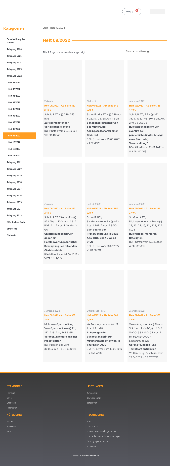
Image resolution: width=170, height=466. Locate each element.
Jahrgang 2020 (14, 169)
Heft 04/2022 (14, 102)
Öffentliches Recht (16, 222)
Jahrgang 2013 (14, 215)
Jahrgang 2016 (14, 195)
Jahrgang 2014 (14, 209)
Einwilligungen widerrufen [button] (98, 441)
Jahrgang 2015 (14, 202)
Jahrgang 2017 (14, 189)
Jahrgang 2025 (14, 56)
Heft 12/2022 (14, 155)
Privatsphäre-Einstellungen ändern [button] (102, 431)
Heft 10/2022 (14, 142)
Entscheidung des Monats (16, 41)
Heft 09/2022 (14, 135)
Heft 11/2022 (14, 149)
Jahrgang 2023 (14, 69)
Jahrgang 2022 (14, 76)
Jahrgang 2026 (14, 49)
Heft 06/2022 (14, 116)
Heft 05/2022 (14, 109)
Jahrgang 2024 (14, 62)
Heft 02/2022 (14, 89)
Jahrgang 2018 (14, 182)
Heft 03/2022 (14, 96)
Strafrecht (12, 229)
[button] (157, 11)
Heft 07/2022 (14, 122)
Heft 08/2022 (14, 129)
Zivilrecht (11, 235)
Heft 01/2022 (14, 82)
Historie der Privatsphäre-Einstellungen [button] (104, 436)
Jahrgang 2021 (14, 162)
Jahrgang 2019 (14, 175)
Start (45, 27)
